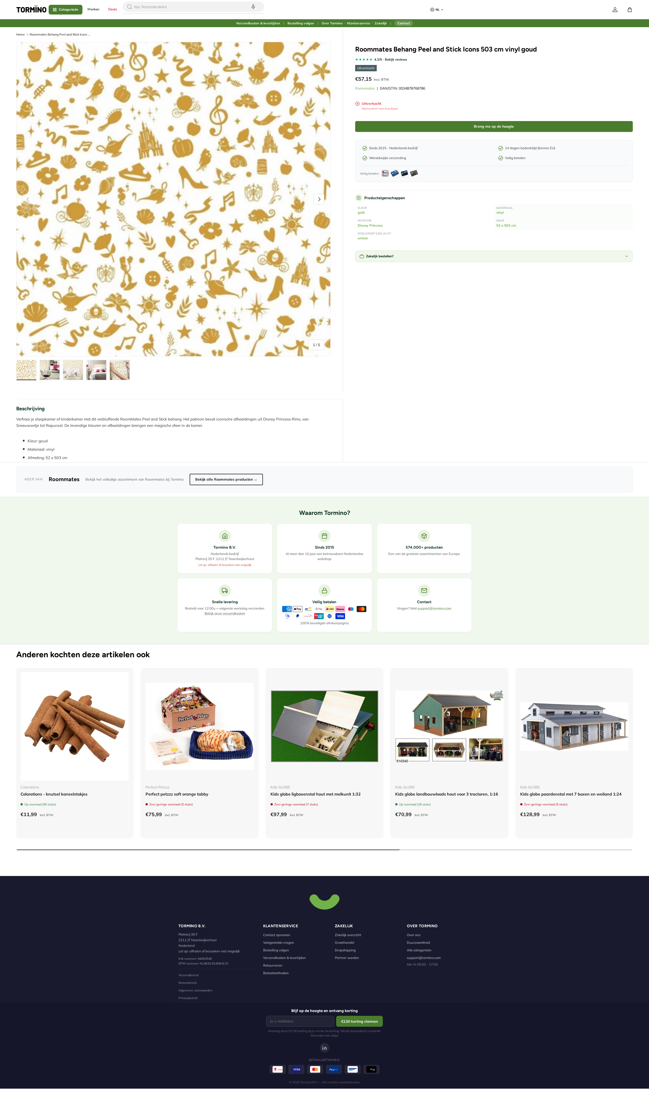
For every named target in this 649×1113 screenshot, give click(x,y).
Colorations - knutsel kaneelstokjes (54, 794)
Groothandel (344, 942)
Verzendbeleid (188, 975)
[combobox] (193, 7)
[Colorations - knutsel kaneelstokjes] (75, 726)
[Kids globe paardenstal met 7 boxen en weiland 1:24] (574, 726)
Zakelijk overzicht (348, 935)
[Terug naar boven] (324, 901)
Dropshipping (345, 950)
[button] (629, 9)
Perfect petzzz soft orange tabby (177, 794)
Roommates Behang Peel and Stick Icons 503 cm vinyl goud (60, 34)
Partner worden (347, 958)
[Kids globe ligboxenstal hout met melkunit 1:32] (325, 726)
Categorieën (68, 9)
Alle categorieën (419, 950)
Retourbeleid (187, 983)
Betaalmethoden (276, 973)
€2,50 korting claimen (359, 1021)
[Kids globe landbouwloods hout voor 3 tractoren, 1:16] (449, 726)
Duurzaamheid (418, 942)
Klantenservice (358, 23)
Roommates (365, 88)
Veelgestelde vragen (278, 942)
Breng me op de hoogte (494, 126)
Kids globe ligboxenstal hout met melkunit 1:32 (316, 794)
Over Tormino (332, 23)
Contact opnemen (276, 935)
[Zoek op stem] (253, 6)
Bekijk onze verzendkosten (225, 613)
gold (361, 212)
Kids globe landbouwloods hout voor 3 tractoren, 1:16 (446, 794)
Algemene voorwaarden (195, 990)
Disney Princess (370, 225)
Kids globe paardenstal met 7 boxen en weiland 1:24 (571, 794)
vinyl (499, 212)
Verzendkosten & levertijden (258, 23)
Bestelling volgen (300, 23)
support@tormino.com (434, 608)
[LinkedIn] (324, 1048)
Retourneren (272, 965)
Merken (93, 9)
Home (20, 34)
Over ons (413, 935)
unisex (363, 238)
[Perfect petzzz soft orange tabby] (200, 726)
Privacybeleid (187, 998)
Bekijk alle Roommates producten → (226, 479)
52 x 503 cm (506, 225)
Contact (404, 23)
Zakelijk (381, 23)
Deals (112, 9)
